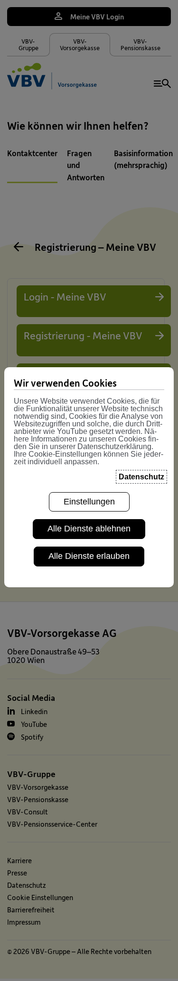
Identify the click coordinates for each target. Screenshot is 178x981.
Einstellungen (89, 501)
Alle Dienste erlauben (89, 556)
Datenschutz (141, 477)
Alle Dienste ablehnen (89, 528)
